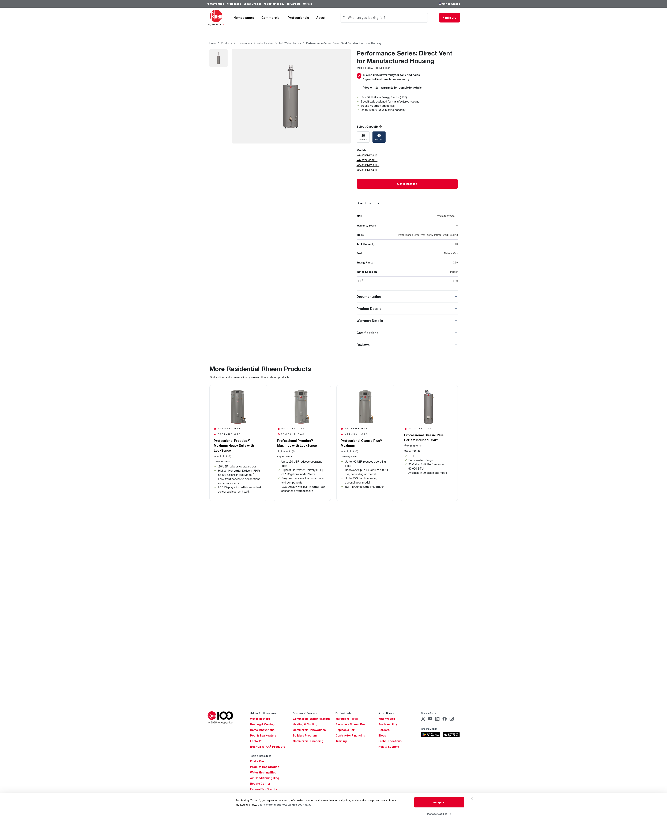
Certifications (367, 333)
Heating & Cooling (262, 724)
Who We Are (386, 718)
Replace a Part (346, 730)
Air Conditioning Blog (264, 778)
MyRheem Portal (347, 718)
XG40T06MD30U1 (367, 160)
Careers (295, 3)
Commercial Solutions (305, 713)
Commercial (270, 18)
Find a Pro (257, 761)
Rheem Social (428, 713)
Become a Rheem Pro (350, 724)
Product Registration (264, 767)
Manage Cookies (437, 813)
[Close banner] (472, 798)
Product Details (369, 309)
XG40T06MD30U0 (367, 155)
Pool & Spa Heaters (263, 735)
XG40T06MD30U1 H (368, 165)
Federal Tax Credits (263, 789)
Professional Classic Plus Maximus (361, 442)
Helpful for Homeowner (263, 713)
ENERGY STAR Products (267, 746)
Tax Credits (254, 3)
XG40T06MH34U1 (367, 170)
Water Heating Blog (263, 772)
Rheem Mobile (429, 728)
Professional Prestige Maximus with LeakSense (297, 442)
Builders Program (305, 735)
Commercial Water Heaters (311, 718)
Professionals (298, 18)
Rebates (235, 3)
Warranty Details (370, 321)
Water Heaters (260, 718)
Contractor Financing (350, 735)
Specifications (368, 203)
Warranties (217, 3)
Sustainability (275, 3)
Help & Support (388, 746)
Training (341, 741)
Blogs (382, 735)
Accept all (439, 802)
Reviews (363, 345)
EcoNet (256, 741)
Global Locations (390, 741)
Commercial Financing (308, 741)
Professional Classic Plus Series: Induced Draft (423, 437)
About (321, 18)
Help (309, 3)
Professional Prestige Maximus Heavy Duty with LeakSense (234, 445)
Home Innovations (262, 730)
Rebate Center (260, 783)
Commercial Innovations (309, 730)
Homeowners (243, 18)
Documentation (369, 297)
